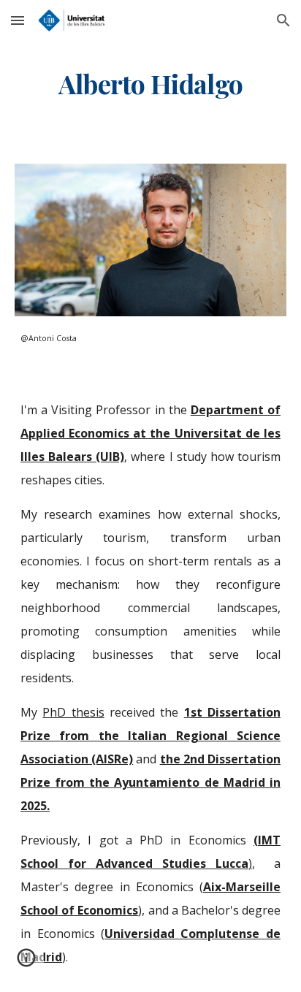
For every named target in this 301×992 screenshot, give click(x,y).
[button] (17, 20)
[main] (150, 84)
